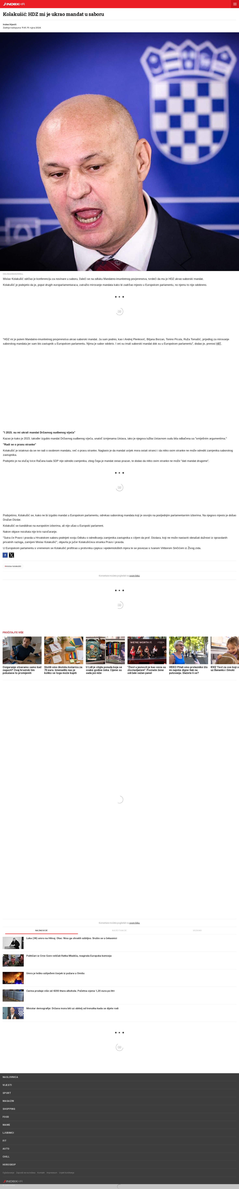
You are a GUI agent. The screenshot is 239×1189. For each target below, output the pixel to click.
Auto (6, 1148)
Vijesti (7, 1085)
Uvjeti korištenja (66, 1172)
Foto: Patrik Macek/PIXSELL (13, 274)
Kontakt (41, 1172)
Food (6, 1117)
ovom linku (134, 576)
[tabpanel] (119, 979)
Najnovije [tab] (41, 931)
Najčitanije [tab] (119, 931)
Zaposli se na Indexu (25, 1172)
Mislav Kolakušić (13, 566)
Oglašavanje (8, 1172)
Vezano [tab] (197, 931)
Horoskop (9, 1164)
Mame (6, 1125)
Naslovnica (10, 1077)
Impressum (52, 1172)
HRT (218, 343)
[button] (235, 4)
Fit (4, 1140)
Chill (6, 1156)
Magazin (8, 1101)
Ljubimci (8, 1133)
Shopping (9, 1109)
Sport (7, 1093)
